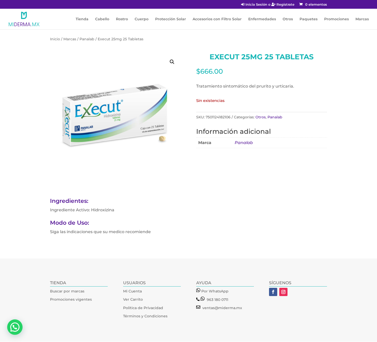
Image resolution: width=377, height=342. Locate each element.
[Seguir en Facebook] (273, 292)
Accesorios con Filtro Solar (217, 19)
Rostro (122, 19)
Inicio (55, 39)
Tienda (82, 19)
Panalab (87, 39)
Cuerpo (141, 19)
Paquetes (309, 19)
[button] (172, 61)
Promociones (336, 19)
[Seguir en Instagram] (283, 292)
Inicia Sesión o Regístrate (269, 4)
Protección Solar (170, 19)
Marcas (362, 19)
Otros (288, 19)
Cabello (102, 19)
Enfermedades (262, 19)
